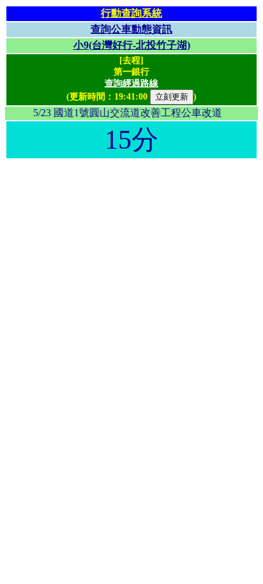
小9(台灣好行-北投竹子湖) (131, 45)
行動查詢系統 (131, 13)
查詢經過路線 (131, 83)
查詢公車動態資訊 (131, 29)
